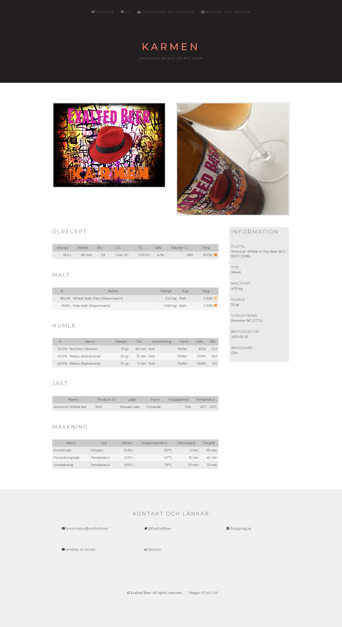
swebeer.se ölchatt (81, 549)
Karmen (171, 46)
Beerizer (155, 549)
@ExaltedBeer (160, 528)
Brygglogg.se (240, 528)
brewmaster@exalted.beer (87, 528)
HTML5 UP (209, 593)
